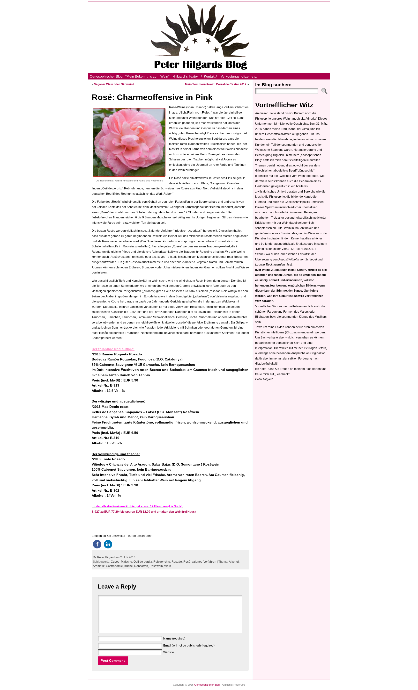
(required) (174, 638)
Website (168, 652)
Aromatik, (99, 566)
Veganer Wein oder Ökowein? (114, 84)
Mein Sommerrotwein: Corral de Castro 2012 (215, 84)
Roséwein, (156, 566)
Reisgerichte (161, 561)
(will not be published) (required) (189, 645)
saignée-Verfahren (204, 561)
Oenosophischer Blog (207, 684)
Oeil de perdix (143, 561)
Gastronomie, (115, 566)
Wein (167, 566)
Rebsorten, (141, 566)
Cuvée (115, 561)
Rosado (177, 561)
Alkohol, (234, 561)
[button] (97, 544)
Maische (126, 561)
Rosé (186, 561)
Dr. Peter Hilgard (104, 557)
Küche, (129, 566)
